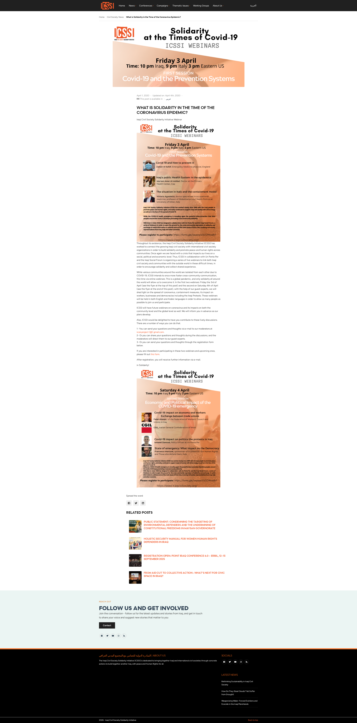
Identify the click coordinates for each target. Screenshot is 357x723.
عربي (168, 99)
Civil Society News (115, 17)
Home (122, 5)
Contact (107, 625)
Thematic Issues (181, 5)
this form (155, 354)
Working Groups (201, 5)
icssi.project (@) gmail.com (150, 332)
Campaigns (162, 5)
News (132, 5)
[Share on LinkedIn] (143, 503)
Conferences (145, 5)
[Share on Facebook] (129, 503)
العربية (253, 5)
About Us (217, 5)
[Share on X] (136, 503)
